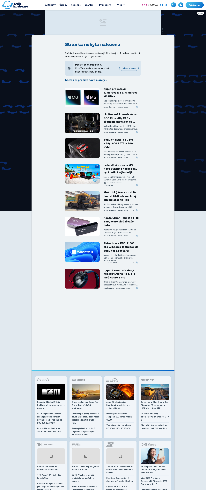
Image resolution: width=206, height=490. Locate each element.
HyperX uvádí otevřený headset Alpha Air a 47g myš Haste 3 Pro (119, 274)
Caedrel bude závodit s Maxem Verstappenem (48, 468)
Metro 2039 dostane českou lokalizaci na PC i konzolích (154, 427)
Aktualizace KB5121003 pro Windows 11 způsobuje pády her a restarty (121, 247)
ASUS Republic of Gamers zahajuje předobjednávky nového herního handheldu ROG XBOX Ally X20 (49, 418)
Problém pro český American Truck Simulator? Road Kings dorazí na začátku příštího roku (85, 418)
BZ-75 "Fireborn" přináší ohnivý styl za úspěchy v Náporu (83, 478)
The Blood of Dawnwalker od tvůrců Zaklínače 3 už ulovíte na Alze (119, 469)
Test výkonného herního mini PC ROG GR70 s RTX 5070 (119, 427)
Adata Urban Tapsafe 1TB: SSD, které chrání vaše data (121, 221)
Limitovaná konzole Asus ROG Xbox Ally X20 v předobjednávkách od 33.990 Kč (120, 118)
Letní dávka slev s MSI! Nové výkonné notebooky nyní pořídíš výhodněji (120, 169)
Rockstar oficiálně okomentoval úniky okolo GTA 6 (155, 417)
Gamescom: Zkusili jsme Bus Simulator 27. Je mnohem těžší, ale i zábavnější (154, 405)
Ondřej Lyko (109, 288)
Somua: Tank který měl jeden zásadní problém (85, 468)
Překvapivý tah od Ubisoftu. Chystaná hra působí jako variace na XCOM (84, 431)
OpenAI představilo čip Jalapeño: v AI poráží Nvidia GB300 (119, 417)
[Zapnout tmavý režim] (180, 4)
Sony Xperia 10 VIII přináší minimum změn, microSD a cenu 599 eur (153, 469)
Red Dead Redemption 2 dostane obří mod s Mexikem (119, 479)
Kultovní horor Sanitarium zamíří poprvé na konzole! (49, 430)
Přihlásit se (194, 5)
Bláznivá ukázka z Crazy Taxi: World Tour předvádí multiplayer (85, 405)
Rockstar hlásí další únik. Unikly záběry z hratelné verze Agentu (51, 405)
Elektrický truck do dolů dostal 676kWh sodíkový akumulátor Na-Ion (120, 196)
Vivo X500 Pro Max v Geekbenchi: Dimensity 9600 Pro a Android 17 (154, 481)
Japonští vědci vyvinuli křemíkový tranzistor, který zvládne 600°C (118, 405)
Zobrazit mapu (129, 68)
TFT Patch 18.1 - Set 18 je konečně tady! (49, 476)
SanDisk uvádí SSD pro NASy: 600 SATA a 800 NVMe (119, 143)
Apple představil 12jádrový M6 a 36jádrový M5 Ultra (120, 92)
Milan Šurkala (110, 107)
